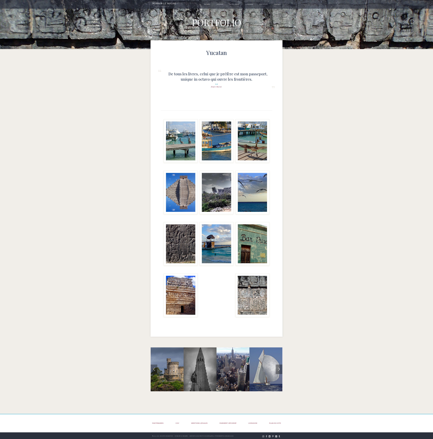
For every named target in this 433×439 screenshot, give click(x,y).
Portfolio (263, 4)
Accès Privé (234, 4)
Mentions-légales (199, 423)
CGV (177, 423)
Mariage (220, 4)
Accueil (207, 4)
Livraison (252, 423)
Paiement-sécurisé (228, 423)
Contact (277, 4)
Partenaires (158, 423)
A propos (249, 4)
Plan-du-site (275, 423)
